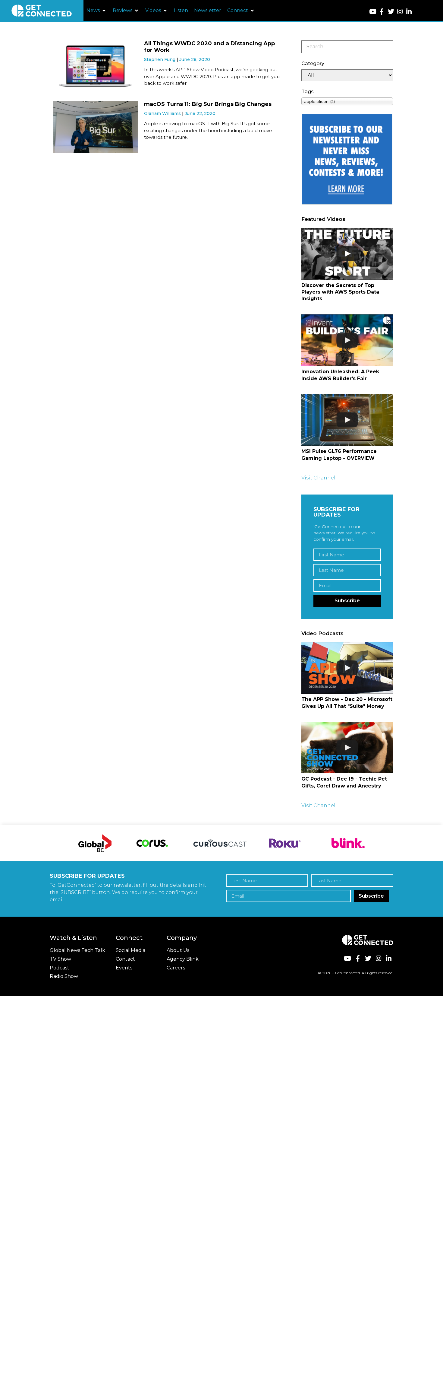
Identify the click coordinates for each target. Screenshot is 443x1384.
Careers (176, 968)
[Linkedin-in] (409, 11)
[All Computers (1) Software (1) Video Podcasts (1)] (347, 75)
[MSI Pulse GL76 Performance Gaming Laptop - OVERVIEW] (347, 420)
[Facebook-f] (381, 11)
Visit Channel (318, 478)
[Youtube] (372, 11)
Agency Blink (183, 959)
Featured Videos (323, 219)
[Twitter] (390, 11)
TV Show (60, 959)
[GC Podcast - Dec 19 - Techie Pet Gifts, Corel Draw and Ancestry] (347, 747)
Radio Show (64, 976)
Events (124, 968)
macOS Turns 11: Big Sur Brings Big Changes (208, 104)
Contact (125, 959)
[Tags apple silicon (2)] (347, 101)
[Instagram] (400, 11)
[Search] (347, 46)
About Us (178, 950)
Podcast (59, 968)
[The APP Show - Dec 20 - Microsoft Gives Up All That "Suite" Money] (347, 668)
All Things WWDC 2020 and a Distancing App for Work (209, 46)
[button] (96, 11)
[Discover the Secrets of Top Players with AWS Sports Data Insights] (347, 253)
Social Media (130, 950)
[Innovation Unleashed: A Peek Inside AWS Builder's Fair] (347, 340)
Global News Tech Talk (77, 950)
